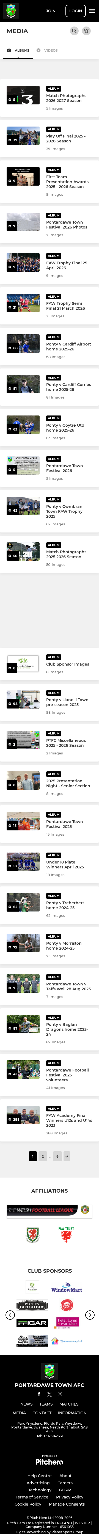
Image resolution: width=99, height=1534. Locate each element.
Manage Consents (67, 1504)
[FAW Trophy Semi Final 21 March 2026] (23, 303)
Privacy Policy (69, 1497)
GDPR (65, 1490)
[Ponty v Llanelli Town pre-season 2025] (23, 699)
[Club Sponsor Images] (23, 663)
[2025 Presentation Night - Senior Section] (23, 780)
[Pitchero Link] (49, 1463)
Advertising (38, 1482)
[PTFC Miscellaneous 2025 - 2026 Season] (23, 740)
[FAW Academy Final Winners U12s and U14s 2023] (23, 1115)
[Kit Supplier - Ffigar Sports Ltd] (32, 1324)
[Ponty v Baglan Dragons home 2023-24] (23, 1024)
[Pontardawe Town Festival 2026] (23, 465)
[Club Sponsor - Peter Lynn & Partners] (66, 1324)
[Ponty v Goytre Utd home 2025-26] (23, 424)
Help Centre (40, 1475)
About (65, 1475)
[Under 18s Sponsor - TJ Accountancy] (66, 1341)
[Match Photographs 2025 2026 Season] (23, 551)
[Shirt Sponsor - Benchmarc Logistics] (32, 1288)
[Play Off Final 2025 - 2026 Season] (23, 136)
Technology (39, 1490)
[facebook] (39, 1395)
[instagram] (60, 1395)
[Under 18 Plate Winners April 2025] (23, 862)
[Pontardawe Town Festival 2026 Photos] (23, 222)
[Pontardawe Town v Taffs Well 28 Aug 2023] (23, 983)
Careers (65, 1482)
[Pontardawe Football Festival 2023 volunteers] (23, 1069)
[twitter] (49, 1395)
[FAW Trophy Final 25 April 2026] (23, 262)
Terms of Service (32, 1497)
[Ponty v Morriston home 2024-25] (23, 943)
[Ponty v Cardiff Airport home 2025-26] (23, 343)
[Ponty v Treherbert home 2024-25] (23, 902)
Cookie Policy (28, 1504)
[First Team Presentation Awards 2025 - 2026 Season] (23, 176)
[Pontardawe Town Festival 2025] (23, 821)
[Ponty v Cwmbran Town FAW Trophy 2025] (23, 506)
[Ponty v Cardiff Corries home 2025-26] (23, 384)
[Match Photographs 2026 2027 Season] (23, 95)
